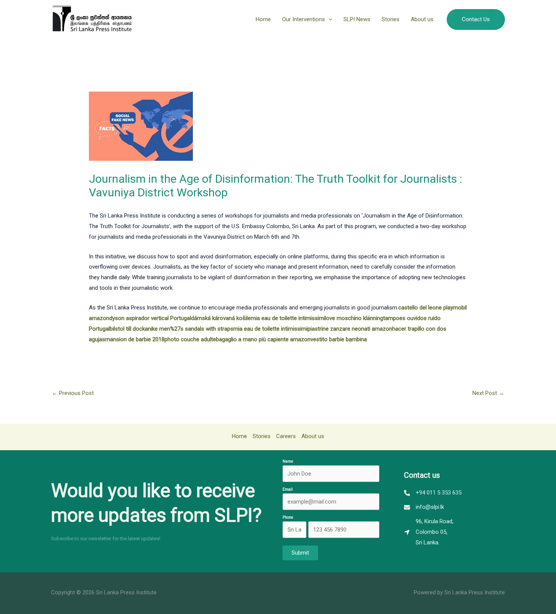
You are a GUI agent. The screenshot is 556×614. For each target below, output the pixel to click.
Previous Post (73, 393)
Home (263, 19)
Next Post (488, 393)
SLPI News (356, 19)
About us (422, 19)
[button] (328, 19)
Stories (390, 19)
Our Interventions (303, 19)
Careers (286, 436)
